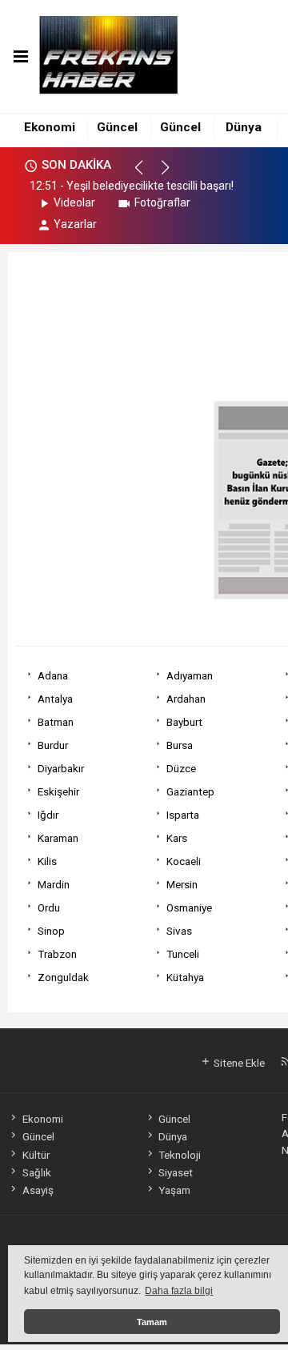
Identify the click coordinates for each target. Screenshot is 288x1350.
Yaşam (174, 1190)
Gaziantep (190, 791)
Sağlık (36, 1172)
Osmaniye (189, 907)
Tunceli (182, 953)
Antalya (55, 698)
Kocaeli (183, 861)
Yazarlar (75, 224)
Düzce (181, 768)
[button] (146, 174)
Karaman (58, 837)
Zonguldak (63, 977)
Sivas (179, 930)
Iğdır (48, 814)
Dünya (244, 127)
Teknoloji (179, 1154)
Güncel (117, 127)
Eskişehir (58, 791)
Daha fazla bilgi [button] (179, 1290)
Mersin (182, 884)
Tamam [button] (152, 1322)
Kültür (35, 1154)
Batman (56, 721)
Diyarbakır (61, 768)
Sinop (51, 930)
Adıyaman (189, 675)
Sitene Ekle (238, 1062)
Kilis (47, 861)
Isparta (182, 814)
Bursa (179, 745)
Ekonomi (49, 127)
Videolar (74, 202)
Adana (53, 675)
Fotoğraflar (162, 202)
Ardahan (186, 698)
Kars (176, 837)
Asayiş (37, 1190)
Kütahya (185, 977)
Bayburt (184, 721)
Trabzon (57, 953)
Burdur (53, 745)
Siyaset (175, 1172)
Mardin (54, 884)
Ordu (49, 907)
